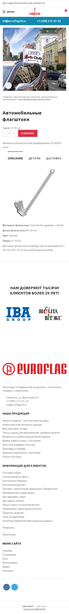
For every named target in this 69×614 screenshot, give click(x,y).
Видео (6, 566)
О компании (9, 554)
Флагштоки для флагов (27, 97)
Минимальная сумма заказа (18, 492)
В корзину (27, 133)
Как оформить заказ (14, 496)
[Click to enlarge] (8, 85)
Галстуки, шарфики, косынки (19, 444)
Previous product (4, 104)
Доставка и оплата (13, 500)
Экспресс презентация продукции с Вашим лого (30, 488)
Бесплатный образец (15, 480)
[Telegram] (64, 3)
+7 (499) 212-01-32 (49, 21)
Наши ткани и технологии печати (21, 504)
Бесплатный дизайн (14, 484)
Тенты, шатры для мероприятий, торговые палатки (31, 432)
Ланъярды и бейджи (14, 448)
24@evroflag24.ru (14, 21)
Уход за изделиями (13, 516)
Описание (15, 158)
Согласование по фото (15, 476)
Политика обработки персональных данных (28, 520)
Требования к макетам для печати (22, 508)
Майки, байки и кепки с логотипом (22, 440)
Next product (11, 104)
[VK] (61, 3)
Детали (34, 158)
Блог (5, 558)
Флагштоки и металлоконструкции (22, 424)
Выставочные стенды (15, 428)
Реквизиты (9, 527)
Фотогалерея (10, 562)
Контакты (8, 570)
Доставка (53, 158)
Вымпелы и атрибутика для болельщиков (26, 436)
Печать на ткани (12, 456)
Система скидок (12, 472)
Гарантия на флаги (13, 512)
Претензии (9, 534)
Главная (7, 97)
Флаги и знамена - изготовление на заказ (26, 420)
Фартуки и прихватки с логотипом (21, 452)
